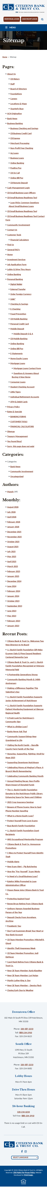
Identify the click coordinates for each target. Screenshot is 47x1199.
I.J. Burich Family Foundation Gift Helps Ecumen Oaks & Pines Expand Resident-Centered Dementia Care (24, 654)
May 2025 (11, 557)
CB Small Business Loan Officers (21, 193)
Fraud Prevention (18, 314)
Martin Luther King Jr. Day (19, 981)
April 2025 (11, 562)
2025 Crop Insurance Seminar (20, 802)
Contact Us (12, 230)
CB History (15, 79)
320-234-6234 (23, 1112)
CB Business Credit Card (21, 133)
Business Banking (15, 123)
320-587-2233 (27, 1029)
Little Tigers (15, 392)
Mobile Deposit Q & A (23, 334)
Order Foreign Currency (20, 294)
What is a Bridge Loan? (17, 727)
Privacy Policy (13, 407)
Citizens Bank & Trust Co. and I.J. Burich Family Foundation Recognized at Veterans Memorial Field (25, 666)
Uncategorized (17, 477)
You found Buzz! (14, 441)
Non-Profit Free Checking (21, 148)
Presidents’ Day (14, 926)
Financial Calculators (19, 240)
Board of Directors (18, 89)
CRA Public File (18, 1173)
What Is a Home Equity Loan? (20, 816)
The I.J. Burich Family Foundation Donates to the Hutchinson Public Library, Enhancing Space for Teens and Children (24, 794)
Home (10, 255)
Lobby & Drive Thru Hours (19, 269)
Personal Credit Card (19, 324)
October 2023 (13, 601)
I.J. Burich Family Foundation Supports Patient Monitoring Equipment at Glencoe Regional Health (25, 709)
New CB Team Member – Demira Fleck (24, 986)
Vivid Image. (28, 1175)
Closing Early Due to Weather (20, 990)
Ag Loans (14, 153)
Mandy (10, 492)
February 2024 (13, 591)
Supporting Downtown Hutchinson (23, 763)
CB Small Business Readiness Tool (22, 198)
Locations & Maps (18, 104)
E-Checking (15, 309)
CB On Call (15, 173)
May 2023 (11, 616)
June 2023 (11, 611)
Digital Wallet (16, 284)
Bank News (12, 119)
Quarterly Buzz (17, 109)
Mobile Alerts (13, 862)
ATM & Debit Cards (18, 402)
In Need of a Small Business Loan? (22, 876)
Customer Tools (14, 235)
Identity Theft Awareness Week (21, 948)
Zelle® (13, 299)
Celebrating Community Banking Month (25, 776)
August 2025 (12, 547)
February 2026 (13, 522)
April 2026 (11, 517)
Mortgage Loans (17, 363)
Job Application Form (17, 265)
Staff (12, 84)
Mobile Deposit (17, 329)
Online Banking (17, 163)
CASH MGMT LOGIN (29, 19)
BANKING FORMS (18, 417)
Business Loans (17, 158)
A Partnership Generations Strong (22, 675)
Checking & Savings (19, 304)
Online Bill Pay (16, 178)
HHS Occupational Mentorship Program (25, 839)
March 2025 (12, 566)
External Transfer (18, 289)
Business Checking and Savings (24, 128)
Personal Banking (15, 279)
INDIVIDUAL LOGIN (11, 19)
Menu (12, 27)
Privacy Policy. (30, 1173)
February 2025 (13, 571)
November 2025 (14, 537)
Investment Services (16, 260)
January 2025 (13, 576)
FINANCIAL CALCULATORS (22, 427)
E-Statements (16, 354)
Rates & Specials (14, 412)
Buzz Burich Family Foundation (21, 826)
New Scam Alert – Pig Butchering (22, 867)
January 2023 (13, 626)
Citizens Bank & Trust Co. (23, 8)
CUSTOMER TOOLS (18, 422)
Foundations (16, 94)
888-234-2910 (25, 1033)
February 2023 (13, 621)
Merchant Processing (19, 143)
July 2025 (11, 552)
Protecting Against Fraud (18, 899)
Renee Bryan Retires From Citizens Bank (25, 904)
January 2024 (13, 596)
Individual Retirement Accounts (24, 397)
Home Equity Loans (19, 359)
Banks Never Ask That (17, 732)
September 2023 (14, 606)
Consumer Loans (17, 382)
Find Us (10, 245)
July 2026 (11, 512)
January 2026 (13, 527)
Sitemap (11, 432)
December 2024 (14, 581)
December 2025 (14, 532)
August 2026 (12, 507)
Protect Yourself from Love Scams (22, 821)
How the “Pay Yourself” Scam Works (23, 872)
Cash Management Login (18, 188)
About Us (11, 74)
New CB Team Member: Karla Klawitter (24, 971)
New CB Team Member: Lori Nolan (22, 976)
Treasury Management (17, 436)
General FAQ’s (13, 250)
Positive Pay (15, 168)
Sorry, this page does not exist (20, 446)
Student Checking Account (22, 387)
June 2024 (11, 586)
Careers (13, 99)
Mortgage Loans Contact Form (27, 368)
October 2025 (13, 542)
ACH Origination (14, 114)
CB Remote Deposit (19, 183)
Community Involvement (18, 225)
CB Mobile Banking (18, 319)
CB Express (15, 138)
